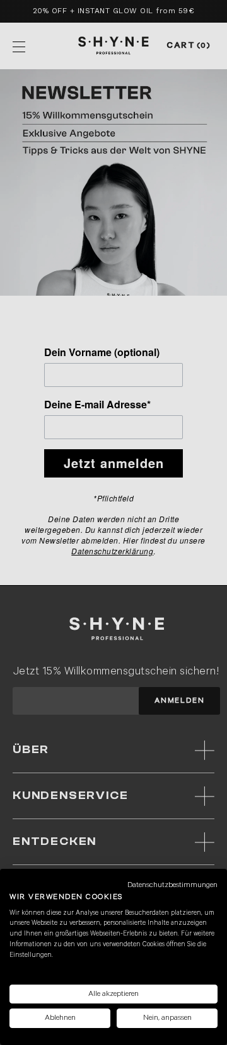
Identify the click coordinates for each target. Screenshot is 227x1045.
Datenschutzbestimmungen (172, 885)
